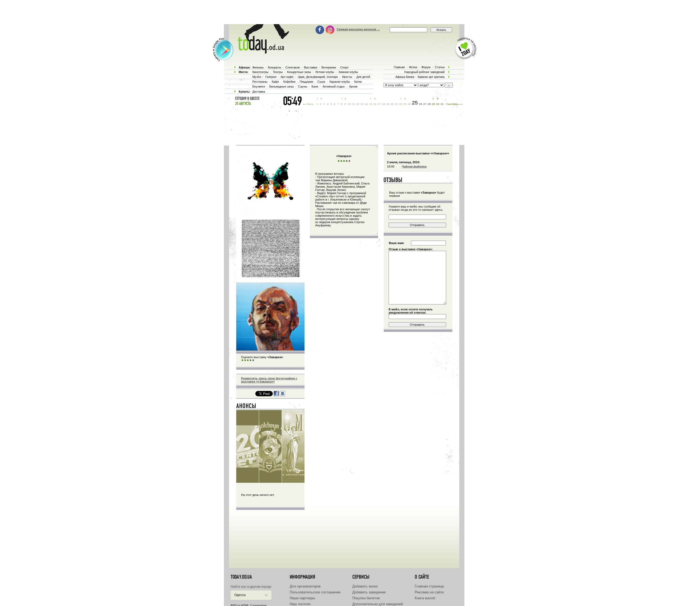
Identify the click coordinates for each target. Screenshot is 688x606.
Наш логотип (300, 604)
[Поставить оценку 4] (250, 360)
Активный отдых (333, 86)
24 (409, 104)
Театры (278, 72)
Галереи (270, 76)
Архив (353, 86)
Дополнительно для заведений (377, 604)
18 (383, 104)
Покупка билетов (366, 598)
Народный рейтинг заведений (424, 72)
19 (387, 104)
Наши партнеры (302, 598)
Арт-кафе (287, 76)
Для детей (363, 76)
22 (400, 104)
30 (437, 104)
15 (370, 104)
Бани (314, 86)
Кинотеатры (260, 72)
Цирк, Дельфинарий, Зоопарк (318, 76)
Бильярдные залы (281, 86)
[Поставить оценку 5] (253, 360)
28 (429, 104)
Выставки (310, 67)
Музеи (256, 76)
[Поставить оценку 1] (242, 360)
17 (379, 104)
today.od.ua (241, 577)
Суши (321, 81)
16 (375, 104)
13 (362, 104)
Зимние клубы (348, 72)
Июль (310, 104)
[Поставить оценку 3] (248, 360)
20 (392, 104)
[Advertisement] (344, 12)
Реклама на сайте (429, 592)
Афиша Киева (404, 76)
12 (357, 104)
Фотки (413, 67)
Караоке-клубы (339, 81)
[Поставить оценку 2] (245, 360)
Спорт (344, 67)
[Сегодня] (246, 407)
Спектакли (292, 67)
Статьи (440, 67)
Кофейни (289, 81)
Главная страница (429, 586)
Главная (399, 67)
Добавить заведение (369, 592)
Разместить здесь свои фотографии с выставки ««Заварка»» (269, 380)
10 (349, 104)
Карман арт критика (431, 76)
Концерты (274, 67)
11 (353, 104)
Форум (426, 67)
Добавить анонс (365, 586)
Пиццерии (306, 81)
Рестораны (259, 81)
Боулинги (258, 86)
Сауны (302, 86)
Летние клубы (324, 72)
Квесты (347, 76)
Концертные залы (299, 72)
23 (405, 104)
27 (425, 104)
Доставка (258, 91)
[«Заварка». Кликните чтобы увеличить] (270, 349)
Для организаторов (305, 586)
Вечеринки (328, 67)
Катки (358, 81)
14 (366, 104)
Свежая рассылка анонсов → (358, 29)
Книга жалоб (425, 598)
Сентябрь (452, 104)
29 (433, 104)
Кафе (275, 81)
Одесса (240, 595)
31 (442, 104)
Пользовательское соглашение (315, 592)
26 (420, 104)
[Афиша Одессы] (260, 52)
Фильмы (258, 67)
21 (396, 104)
